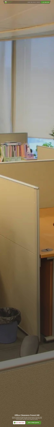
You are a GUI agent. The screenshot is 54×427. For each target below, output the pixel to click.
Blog (31, 2)
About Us (34, 2)
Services (29, 2)
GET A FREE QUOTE (33, 422)
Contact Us (38, 2)
